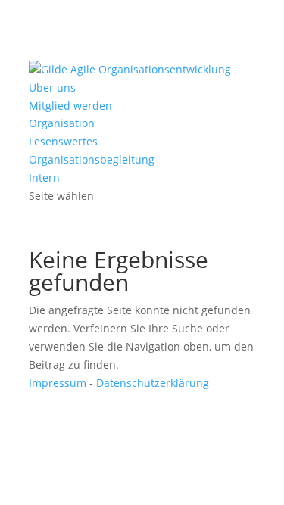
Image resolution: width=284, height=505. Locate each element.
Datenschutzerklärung (152, 383)
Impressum (57, 383)
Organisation (62, 123)
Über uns (52, 87)
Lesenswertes (63, 141)
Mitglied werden (70, 105)
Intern (44, 177)
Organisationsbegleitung (91, 159)
